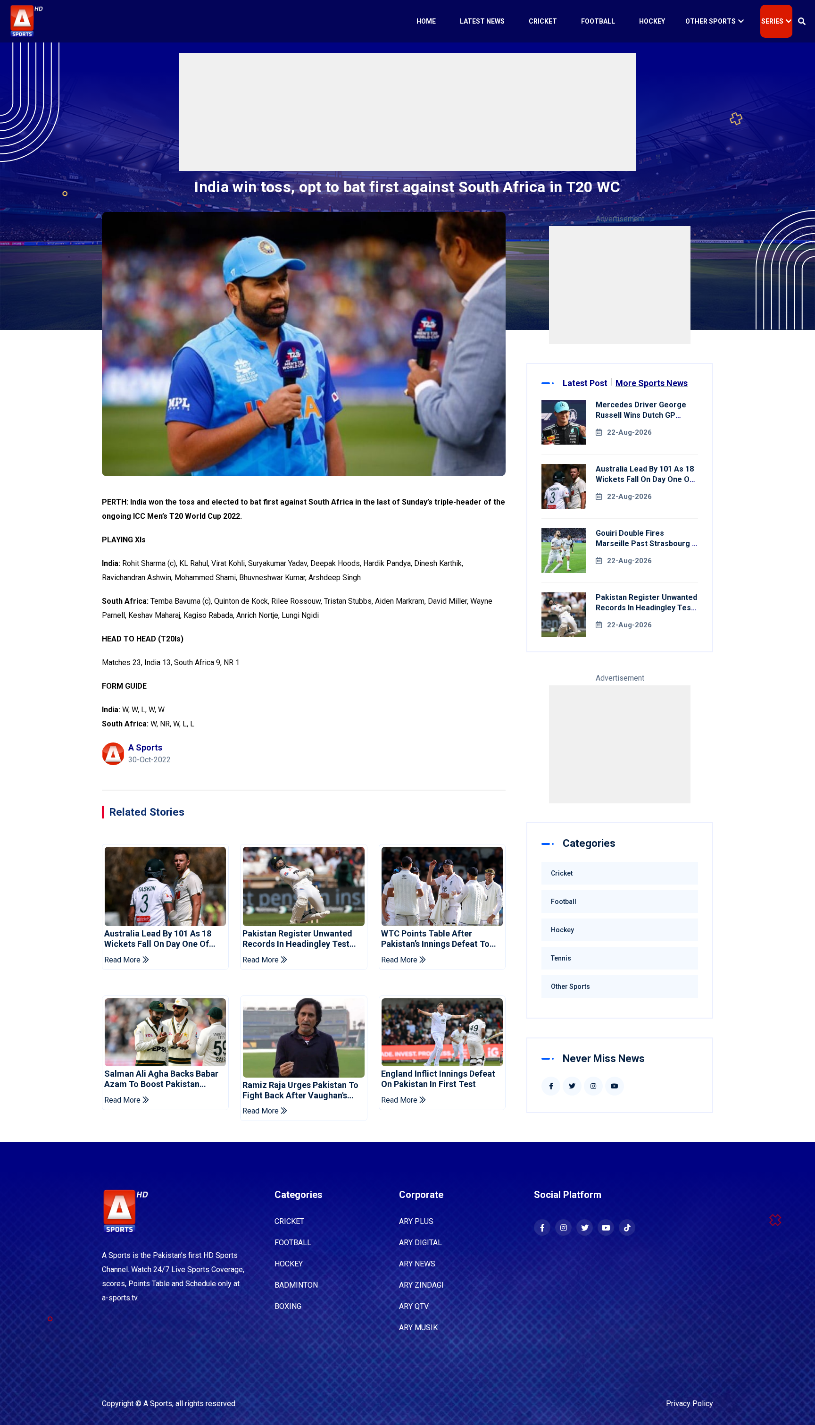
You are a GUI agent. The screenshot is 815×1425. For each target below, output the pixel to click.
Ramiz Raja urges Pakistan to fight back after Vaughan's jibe (300, 1090)
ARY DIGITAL (420, 1242)
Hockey (652, 21)
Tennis (561, 958)
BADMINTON (296, 1285)
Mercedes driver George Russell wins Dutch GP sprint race (641, 415)
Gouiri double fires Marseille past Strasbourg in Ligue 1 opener (647, 543)
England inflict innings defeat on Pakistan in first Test (438, 1079)
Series (772, 21)
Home (426, 21)
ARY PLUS (416, 1221)
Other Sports (710, 21)
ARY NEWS (417, 1263)
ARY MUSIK (418, 1327)
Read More (123, 959)
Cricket (543, 21)
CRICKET (289, 1221)
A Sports (157, 1403)
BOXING (287, 1306)
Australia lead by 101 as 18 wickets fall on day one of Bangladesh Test (157, 938)
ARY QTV (414, 1306)
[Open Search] (802, 21)
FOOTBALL (292, 1242)
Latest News (482, 21)
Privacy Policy (689, 1403)
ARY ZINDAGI (421, 1285)
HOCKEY (288, 1263)
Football (598, 21)
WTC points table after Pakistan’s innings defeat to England (435, 938)
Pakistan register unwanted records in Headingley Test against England (297, 938)
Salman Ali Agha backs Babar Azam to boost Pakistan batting (161, 1079)
